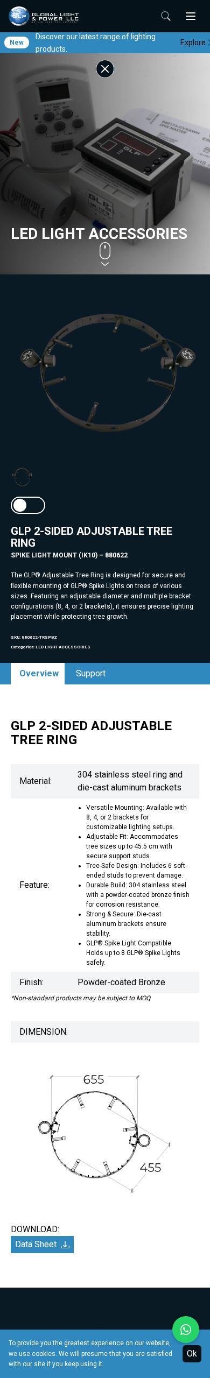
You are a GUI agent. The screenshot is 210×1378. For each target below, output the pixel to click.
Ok (192, 1353)
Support (91, 673)
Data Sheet (36, 1244)
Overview (39, 673)
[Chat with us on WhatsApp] (185, 1329)
